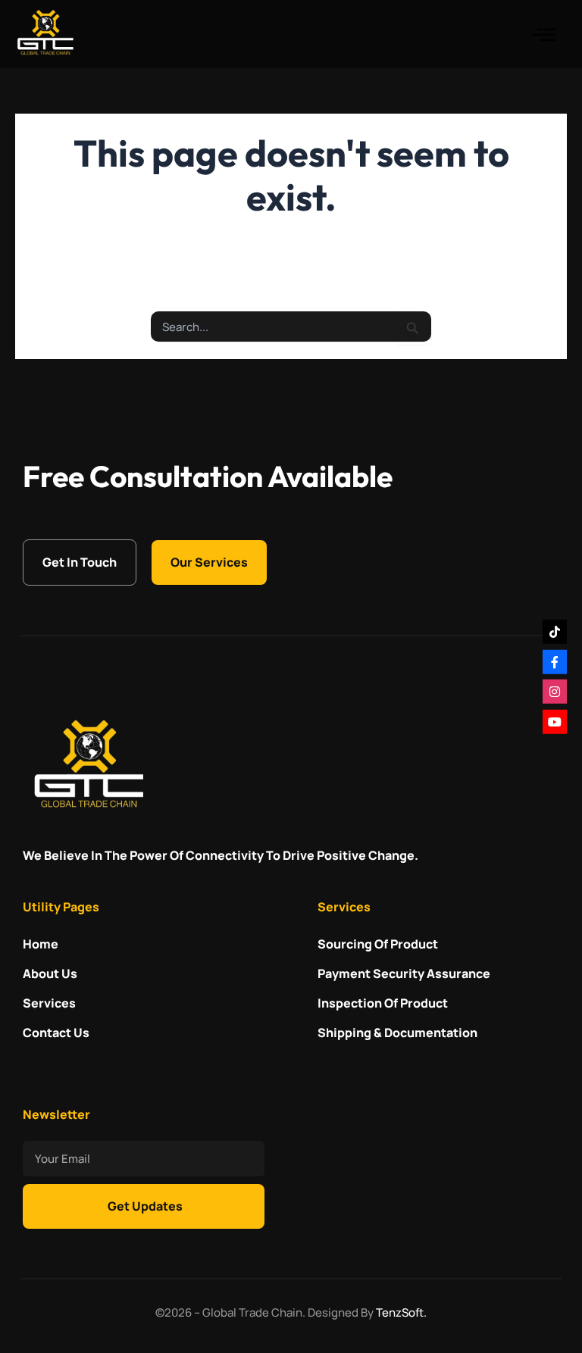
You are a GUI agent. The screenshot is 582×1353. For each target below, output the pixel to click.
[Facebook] (555, 661)
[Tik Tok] (555, 632)
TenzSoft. (401, 1312)
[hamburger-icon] (544, 34)
